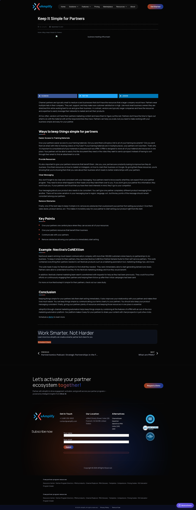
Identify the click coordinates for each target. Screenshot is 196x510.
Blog (44, 32)
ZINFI (113, 429)
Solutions (72, 7)
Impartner (115, 421)
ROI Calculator (142, 483)
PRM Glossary (103, 483)
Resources (120, 7)
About (132, 7)
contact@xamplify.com (68, 421)
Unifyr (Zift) (116, 426)
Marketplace (108, 7)
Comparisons (121, 483)
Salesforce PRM (117, 424)
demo (50, 317)
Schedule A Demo (44, 342)
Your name (68, 433)
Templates (112, 483)
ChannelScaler (117, 418)
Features (85, 7)
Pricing (97, 7)
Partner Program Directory (64, 483)
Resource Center (49, 483)
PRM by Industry (79, 483)
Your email (68, 440)
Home (63, 7)
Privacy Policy (104, 507)
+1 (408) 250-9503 (67, 418)
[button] (57, 96)
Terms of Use (116, 507)
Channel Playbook (92, 483)
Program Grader (48, 486)
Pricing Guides (132, 483)
